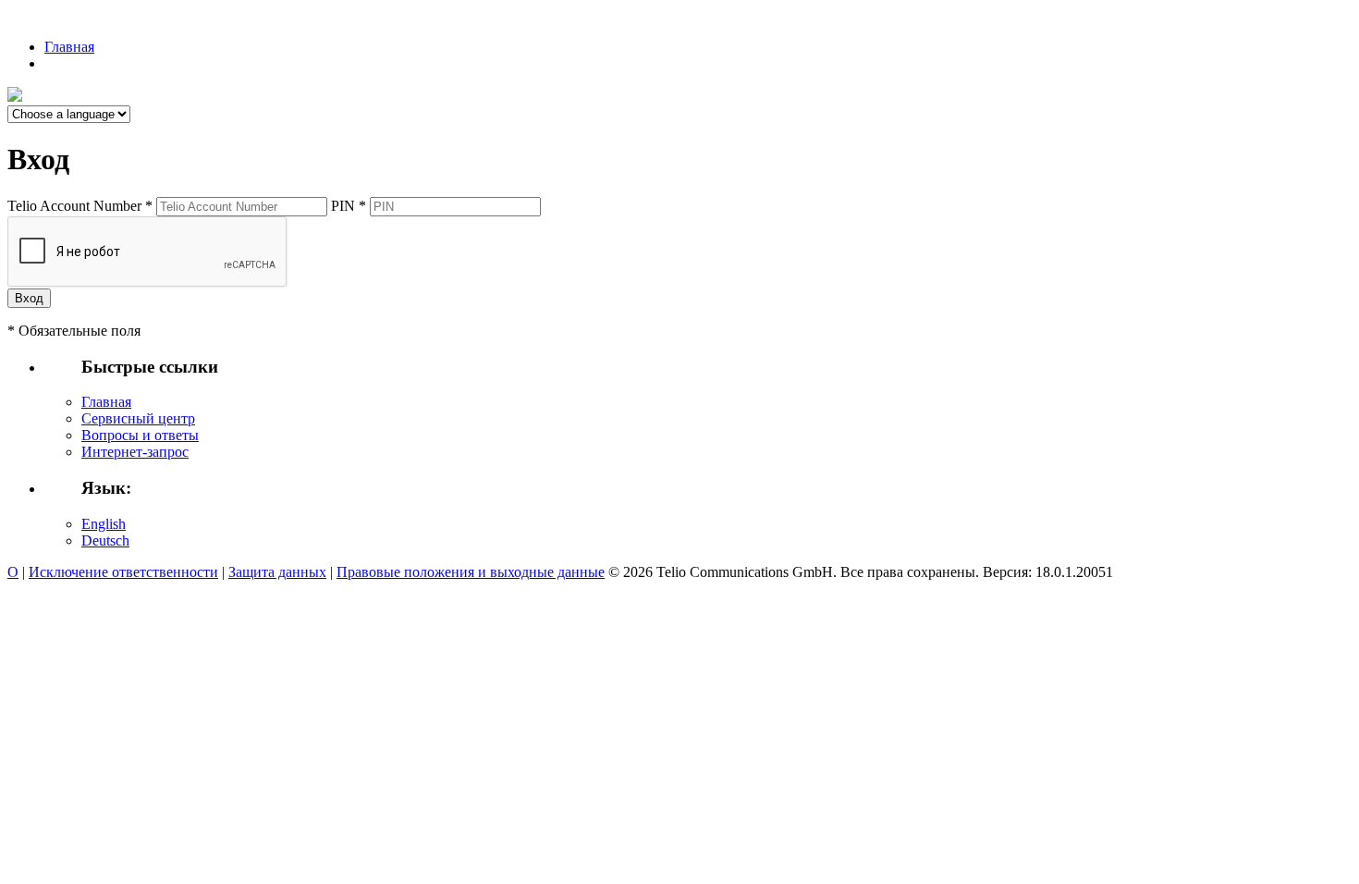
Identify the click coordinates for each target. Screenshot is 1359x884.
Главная (69, 47)
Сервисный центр (138, 418)
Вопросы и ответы (140, 435)
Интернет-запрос (135, 452)
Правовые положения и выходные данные (471, 572)
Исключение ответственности (123, 572)
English (103, 524)
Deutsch (105, 540)
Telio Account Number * (80, 206)
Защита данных (277, 572)
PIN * (348, 206)
